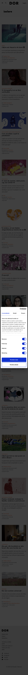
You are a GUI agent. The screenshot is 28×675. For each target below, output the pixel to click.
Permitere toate (14, 359)
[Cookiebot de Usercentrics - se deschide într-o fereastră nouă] (20, 309)
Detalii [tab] (14, 313)
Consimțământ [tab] (5, 313)
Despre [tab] (23, 313)
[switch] (24, 343)
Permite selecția (14, 364)
